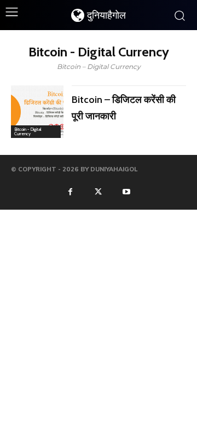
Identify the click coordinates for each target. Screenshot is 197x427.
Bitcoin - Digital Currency (28, 131)
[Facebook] (70, 191)
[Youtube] (126, 191)
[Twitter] (98, 191)
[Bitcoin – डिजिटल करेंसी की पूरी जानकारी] (37, 111)
